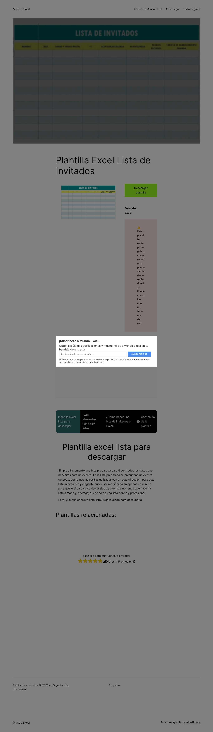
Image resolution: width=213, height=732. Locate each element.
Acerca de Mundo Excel (148, 9)
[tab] (68, 421)
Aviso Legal (172, 9)
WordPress (193, 722)
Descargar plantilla (141, 190)
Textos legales (191, 9)
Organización (60, 685)
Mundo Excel (21, 9)
